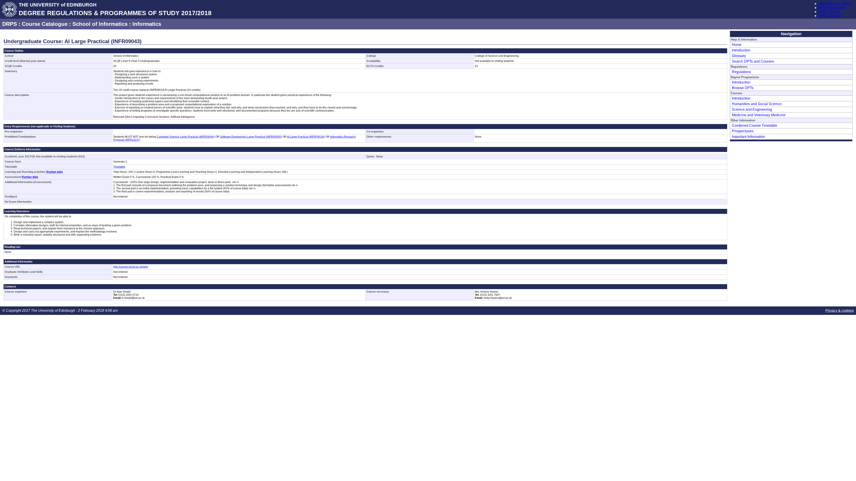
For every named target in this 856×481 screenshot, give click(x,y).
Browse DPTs (742, 88)
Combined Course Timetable (754, 125)
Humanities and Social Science (757, 104)
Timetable (119, 166)
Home (736, 45)
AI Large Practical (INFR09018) (306, 136)
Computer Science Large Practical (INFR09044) (186, 136)
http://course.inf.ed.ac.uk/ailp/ (130, 266)
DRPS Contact (829, 15)
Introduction (741, 50)
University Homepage (834, 3)
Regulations (741, 72)
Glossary (739, 56)
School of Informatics (100, 24)
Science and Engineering (752, 109)
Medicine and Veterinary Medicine (759, 115)
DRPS (9, 24)
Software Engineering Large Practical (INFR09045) (251, 136)
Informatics (146, 24)
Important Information (748, 137)
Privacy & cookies (839, 310)
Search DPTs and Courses (753, 61)
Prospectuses (742, 131)
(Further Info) (54, 171)
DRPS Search (828, 11)
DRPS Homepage (831, 7)
